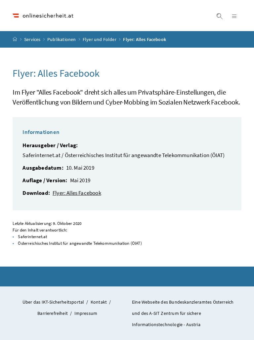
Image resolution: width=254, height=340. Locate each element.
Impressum (86, 313)
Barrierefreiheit (52, 313)
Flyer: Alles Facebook (77, 192)
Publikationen (62, 39)
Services (33, 39)
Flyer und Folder (100, 39)
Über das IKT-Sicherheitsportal (53, 302)
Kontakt (99, 302)
